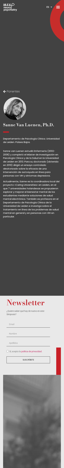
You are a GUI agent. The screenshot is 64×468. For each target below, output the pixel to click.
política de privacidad (31, 351)
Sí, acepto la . (25, 351)
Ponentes (13, 91)
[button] (58, 7)
